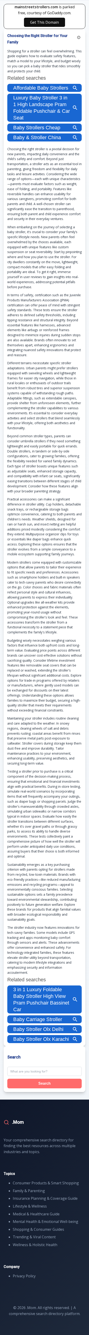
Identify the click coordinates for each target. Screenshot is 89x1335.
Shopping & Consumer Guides (38, 1229)
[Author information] (79, 37)
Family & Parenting (29, 1190)
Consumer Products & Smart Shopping (46, 1182)
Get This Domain (44, 22)
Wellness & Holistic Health (35, 1244)
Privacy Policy (24, 1276)
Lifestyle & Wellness (30, 1206)
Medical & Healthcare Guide (36, 1213)
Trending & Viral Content (34, 1236)
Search (44, 1083)
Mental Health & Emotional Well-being (45, 1221)
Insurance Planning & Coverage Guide (45, 1198)
